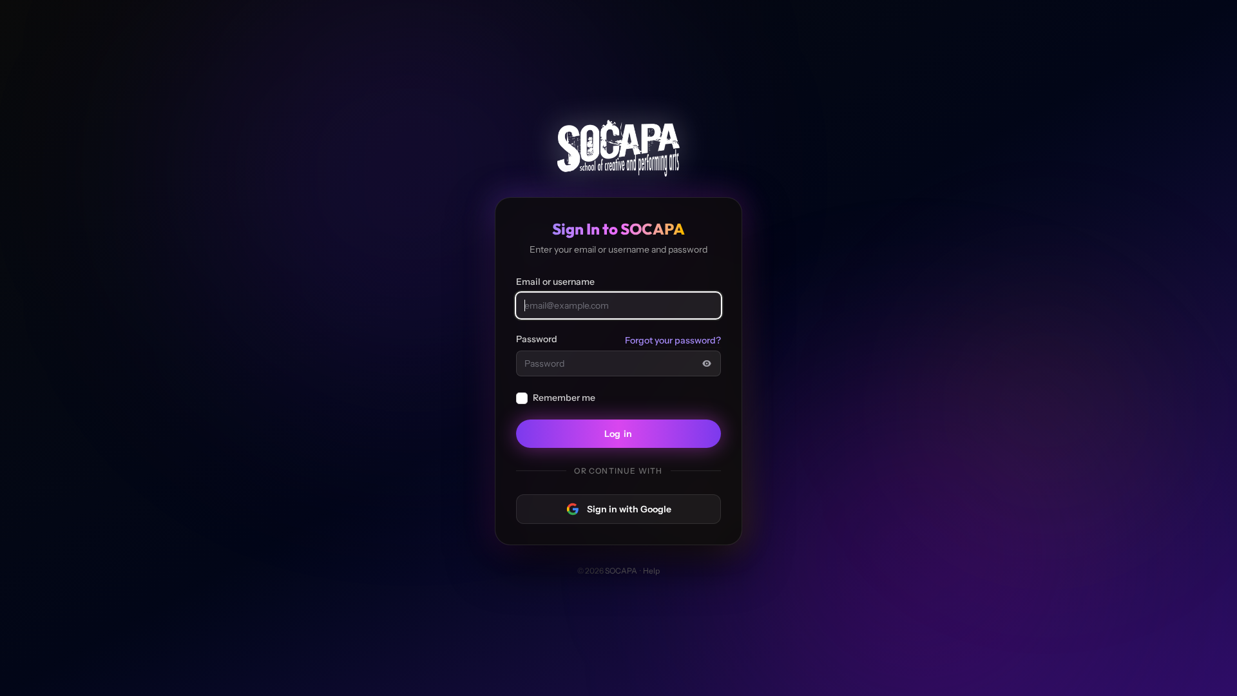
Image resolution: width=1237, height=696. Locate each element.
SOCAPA (621, 570)
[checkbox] (522, 398)
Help (651, 570)
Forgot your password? (673, 340)
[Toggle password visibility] (706, 363)
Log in (618, 434)
